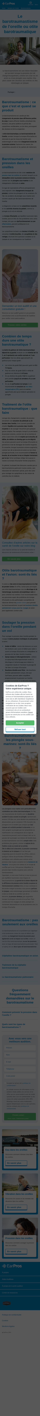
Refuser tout (20, 729)
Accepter (20, 722)
